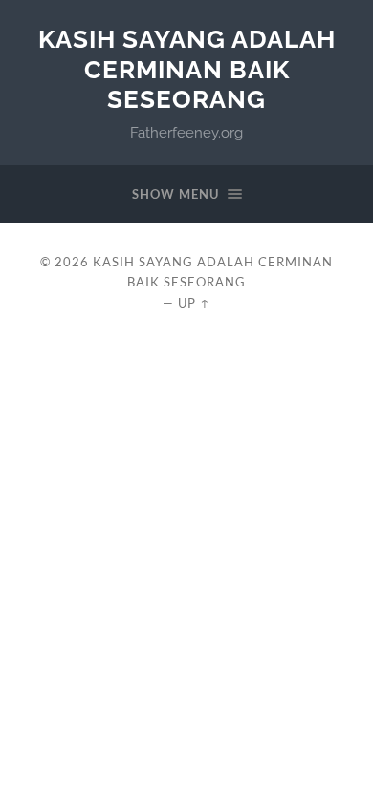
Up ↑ (194, 302)
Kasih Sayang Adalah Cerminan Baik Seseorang (187, 69)
